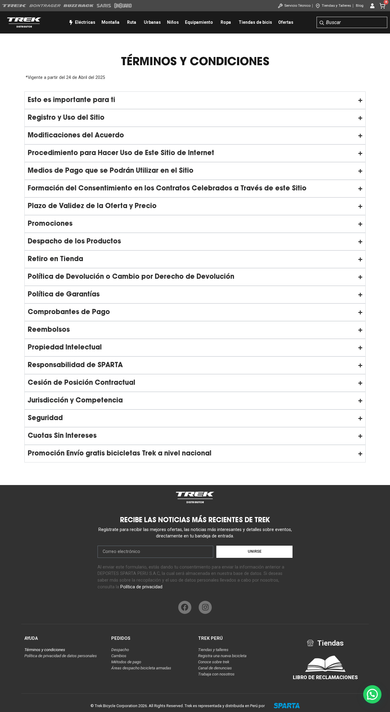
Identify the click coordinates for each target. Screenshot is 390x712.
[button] (372, 694)
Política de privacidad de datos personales (60, 656)
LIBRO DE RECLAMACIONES (325, 677)
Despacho (120, 649)
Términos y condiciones (44, 649)
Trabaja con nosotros (216, 674)
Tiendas (330, 643)
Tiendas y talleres (213, 649)
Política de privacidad (141, 587)
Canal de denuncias (215, 668)
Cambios (118, 656)
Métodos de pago (126, 662)
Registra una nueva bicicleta (222, 656)
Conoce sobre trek (213, 662)
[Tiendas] (310, 642)
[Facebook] (184, 607)
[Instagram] (205, 607)
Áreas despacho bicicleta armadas (141, 668)
